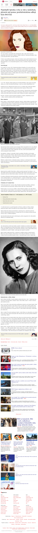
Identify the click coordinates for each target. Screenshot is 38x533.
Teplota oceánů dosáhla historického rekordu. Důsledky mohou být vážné (18, 443)
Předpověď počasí (18, 516)
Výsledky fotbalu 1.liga (29, 497)
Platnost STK (28, 513)
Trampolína (17, 519)
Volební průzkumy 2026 (4, 497)
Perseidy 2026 (24, 516)
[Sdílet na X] (36, 339)
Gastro (12, 375)
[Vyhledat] (20, 1)
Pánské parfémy (23, 524)
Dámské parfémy (24, 522)
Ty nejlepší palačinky (4, 506)
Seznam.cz (34, 1)
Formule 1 (27, 501)
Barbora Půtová (6, 17)
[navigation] (1, 1)
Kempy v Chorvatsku (16, 506)
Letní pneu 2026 (28, 506)
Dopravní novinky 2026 (29, 509)
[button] (19, 40)
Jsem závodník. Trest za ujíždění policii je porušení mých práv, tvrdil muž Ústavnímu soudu (24, 398)
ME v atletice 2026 (29, 500)
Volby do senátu (3, 501)
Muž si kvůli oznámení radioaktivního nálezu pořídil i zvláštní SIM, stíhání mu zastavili (24, 365)
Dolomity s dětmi (16, 513)
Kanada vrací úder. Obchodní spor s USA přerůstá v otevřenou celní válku (23, 357)
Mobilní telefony (11, 522)
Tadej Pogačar (15, 500)
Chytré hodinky (17, 524)
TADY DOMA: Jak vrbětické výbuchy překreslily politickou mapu (30, 443)
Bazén (8, 519)
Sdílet (33, 20)
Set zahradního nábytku (31, 519)
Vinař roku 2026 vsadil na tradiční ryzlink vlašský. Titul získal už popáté (24, 373)
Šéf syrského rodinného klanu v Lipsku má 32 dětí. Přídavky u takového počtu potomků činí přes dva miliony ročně (23, 406)
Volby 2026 (2, 496)
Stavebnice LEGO (18, 522)
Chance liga (28, 496)
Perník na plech (3, 513)
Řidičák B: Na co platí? (29, 510)
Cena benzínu (29, 516)
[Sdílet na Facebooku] (35, 339)
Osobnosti (2, 78)
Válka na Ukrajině (13, 390)
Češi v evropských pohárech (18, 517)
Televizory (12, 524)
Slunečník (21, 519)
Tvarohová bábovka (4, 510)
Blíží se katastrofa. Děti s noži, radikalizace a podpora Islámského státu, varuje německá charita (26, 422)
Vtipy (12, 349)
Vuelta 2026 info (15, 496)
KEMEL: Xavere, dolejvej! (16, 348)
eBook (30, 20)
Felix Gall (14, 501)
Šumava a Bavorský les (17, 509)
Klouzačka (25, 519)
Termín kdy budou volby (4, 500)
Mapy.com (13, 516)
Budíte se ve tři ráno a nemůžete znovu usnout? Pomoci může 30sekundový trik (23, 381)
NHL (26, 503)
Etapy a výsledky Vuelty (17, 497)
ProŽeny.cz (3, 220)
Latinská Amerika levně (17, 512)
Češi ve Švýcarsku (16, 510)
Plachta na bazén (12, 519)
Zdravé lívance (3, 509)
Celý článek (31, 430)
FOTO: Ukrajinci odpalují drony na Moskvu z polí (21, 389)
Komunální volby (3, 503)
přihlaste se (15, 20)
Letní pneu (29, 522)
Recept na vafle (3, 512)
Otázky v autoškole (29, 512)
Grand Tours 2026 (16, 503)
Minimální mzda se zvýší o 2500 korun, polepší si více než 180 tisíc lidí (6, 443)
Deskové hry (34, 522)
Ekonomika (12, 358)
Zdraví (12, 383)
